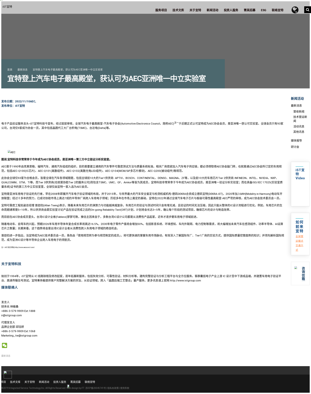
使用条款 (124, 388)
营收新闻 (298, 111)
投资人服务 (59, 381)
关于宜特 (29, 381)
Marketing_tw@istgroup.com (19, 335)
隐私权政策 (113, 388)
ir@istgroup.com (11, 315)
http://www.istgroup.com (185, 280)
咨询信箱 (303, 274)
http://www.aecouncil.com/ (25, 247)
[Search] (307, 9)
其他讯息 (298, 131)
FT (83, 388)
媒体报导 (296, 140)
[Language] (296, 10)
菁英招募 (75, 381)
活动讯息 (298, 126)
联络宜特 (90, 381)
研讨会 (295, 146)
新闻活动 (44, 381)
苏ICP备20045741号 (95, 388)
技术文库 (15, 381)
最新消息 (5, 355)
